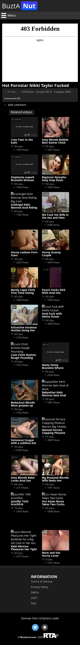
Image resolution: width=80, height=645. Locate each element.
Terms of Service (41, 581)
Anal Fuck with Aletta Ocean (52, 315)
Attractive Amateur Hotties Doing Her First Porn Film (24, 329)
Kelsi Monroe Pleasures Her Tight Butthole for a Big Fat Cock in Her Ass (24, 548)
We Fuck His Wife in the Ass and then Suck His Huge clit (55, 216)
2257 (34, 598)
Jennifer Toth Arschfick (19, 503)
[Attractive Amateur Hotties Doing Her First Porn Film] (24, 324)
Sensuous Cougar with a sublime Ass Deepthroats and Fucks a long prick (23, 442)
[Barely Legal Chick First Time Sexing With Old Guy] (24, 286)
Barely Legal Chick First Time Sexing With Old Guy (23, 291)
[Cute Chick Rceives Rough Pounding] (24, 351)
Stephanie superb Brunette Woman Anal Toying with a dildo (23, 179)
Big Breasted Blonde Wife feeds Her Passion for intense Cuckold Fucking (55, 479)
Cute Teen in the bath (22, 141)
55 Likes (49, 146)
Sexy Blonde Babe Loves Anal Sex (23, 479)
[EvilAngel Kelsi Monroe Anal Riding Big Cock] (24, 201)
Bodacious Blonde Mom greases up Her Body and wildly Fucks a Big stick (24, 404)
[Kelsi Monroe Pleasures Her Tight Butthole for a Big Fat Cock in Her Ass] (24, 543)
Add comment (17, 105)
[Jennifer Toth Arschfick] (24, 498)
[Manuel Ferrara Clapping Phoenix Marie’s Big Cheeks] (55, 426)
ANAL (68, 91)
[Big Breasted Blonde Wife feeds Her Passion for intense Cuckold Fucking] (55, 474)
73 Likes (18, 508)
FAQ (33, 603)
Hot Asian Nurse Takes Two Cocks (53, 503)
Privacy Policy (39, 587)
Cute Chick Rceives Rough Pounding (23, 356)
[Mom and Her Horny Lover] (55, 549)
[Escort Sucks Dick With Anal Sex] (55, 286)
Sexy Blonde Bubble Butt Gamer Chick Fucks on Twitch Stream (55, 141)
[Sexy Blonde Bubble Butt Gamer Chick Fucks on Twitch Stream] (55, 136)
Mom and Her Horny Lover (51, 554)
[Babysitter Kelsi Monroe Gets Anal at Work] (55, 389)
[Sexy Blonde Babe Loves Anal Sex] (24, 474)
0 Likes (49, 559)
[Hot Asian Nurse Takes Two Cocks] (55, 498)
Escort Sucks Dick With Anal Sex (53, 291)
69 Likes (12, 91)
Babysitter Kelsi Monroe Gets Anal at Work (54, 394)
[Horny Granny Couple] (55, 249)
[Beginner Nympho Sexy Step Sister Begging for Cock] (55, 174)
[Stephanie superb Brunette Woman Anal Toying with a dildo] (24, 174)
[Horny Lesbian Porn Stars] (24, 249)
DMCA (35, 592)
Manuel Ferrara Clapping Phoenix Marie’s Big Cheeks (54, 431)
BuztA (19, 5)
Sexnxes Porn (29, 618)
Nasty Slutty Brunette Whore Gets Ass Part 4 (52, 366)
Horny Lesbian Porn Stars (24, 254)
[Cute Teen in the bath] (24, 136)
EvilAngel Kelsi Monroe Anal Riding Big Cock (24, 206)
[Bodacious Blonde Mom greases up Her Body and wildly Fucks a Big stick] (24, 399)
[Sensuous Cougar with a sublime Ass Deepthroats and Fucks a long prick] (24, 437)
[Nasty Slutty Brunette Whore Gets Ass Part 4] (55, 361)
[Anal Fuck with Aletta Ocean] (55, 310)
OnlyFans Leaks (49, 618)
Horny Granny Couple (51, 254)
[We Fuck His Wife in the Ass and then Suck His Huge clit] (55, 211)
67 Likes (49, 436)
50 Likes (49, 184)
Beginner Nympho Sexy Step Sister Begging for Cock (54, 179)
